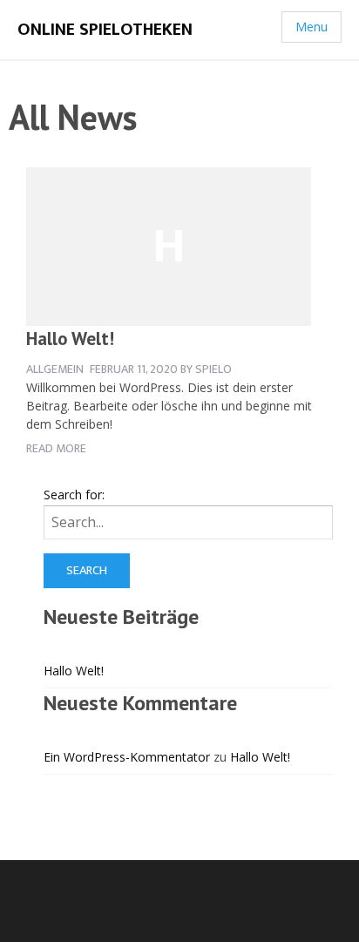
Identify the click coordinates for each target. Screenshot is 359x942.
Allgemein (55, 369)
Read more (56, 448)
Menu (311, 26)
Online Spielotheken (105, 29)
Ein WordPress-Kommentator (127, 757)
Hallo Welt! (70, 338)
